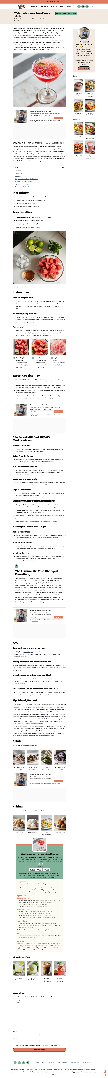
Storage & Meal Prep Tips (22, 184)
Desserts (54, 6)
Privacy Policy (51, 1062)
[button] (15, 16)
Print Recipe (73, 13)
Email (15, 1039)
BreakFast (44, 6)
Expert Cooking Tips (20, 176)
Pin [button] (40, 869)
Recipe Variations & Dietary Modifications (26, 179)
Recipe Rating (16, 1000)
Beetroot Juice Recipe (40, 719)
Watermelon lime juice (19, 679)
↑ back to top (86, 1062)
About (37, 1062)
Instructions (18, 173)
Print (33, 869)
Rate (47, 869)
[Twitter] (27, 1062)
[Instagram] (87, 6)
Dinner (62, 6)
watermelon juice (28, 652)
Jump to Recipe (62, 13)
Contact (43, 1062)
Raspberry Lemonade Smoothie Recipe (26, 721)
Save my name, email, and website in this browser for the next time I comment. (38, 1045)
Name (15, 1032)
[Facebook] (79, 6)
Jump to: (17, 167)
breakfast (15, 49)
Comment (16, 1007)
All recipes (34, 6)
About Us (70, 6)
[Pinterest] (83, 6)
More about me (83, 68)
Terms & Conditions (62, 1062)
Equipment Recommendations (23, 181)
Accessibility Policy (74, 1062)
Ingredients (18, 171)
